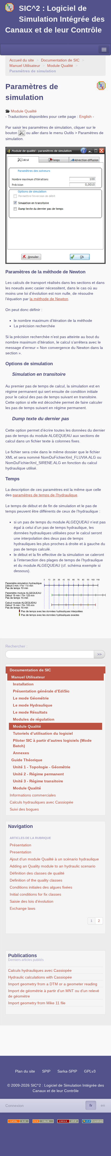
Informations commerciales (33, 795)
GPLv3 (90, 1071)
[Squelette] (68, 1121)
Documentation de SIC (60, 60)
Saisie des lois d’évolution (31, 901)
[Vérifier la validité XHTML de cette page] (18, 1121)
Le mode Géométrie (31, 698)
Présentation (20, 845)
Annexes (21, 753)
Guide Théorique (26, 760)
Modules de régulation (33, 719)
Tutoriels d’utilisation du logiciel (43, 733)
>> (99, 654)
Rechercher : (16, 646)
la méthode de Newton (49, 299)
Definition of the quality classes (36, 880)
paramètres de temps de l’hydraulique (45, 495)
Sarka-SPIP (67, 1071)
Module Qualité (60, 65)
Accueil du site (21, 60)
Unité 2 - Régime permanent (38, 774)
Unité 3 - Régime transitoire (38, 781)
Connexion (14, 1105)
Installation (23, 684)
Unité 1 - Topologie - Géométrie (41, 767)
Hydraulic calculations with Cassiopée (40, 977)
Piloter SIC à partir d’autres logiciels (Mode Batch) (52, 743)
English (85, 116)
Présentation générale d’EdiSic (41, 691)
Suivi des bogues (24, 809)
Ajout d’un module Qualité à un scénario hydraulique (54, 859)
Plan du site (25, 1071)
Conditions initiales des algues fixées (41, 887)
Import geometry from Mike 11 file (36, 1003)
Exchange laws (22, 908)
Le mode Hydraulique (32, 705)
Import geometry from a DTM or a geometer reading (52, 984)
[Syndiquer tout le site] (43, 1121)
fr (90, 1105)
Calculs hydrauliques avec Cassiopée (41, 802)
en (103, 1105)
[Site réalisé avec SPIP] (92, 1121)
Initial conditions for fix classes (35, 894)
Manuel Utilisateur (24, 65)
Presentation (20, 852)
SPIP (46, 1071)
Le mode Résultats (30, 712)
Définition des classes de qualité (37, 873)
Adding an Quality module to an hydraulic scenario (52, 866)
